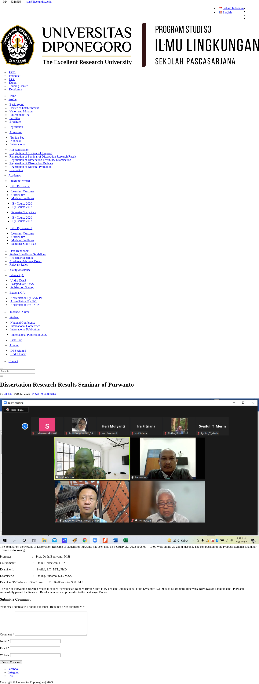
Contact (13, 361)
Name (4, 641)
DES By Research (21, 228)
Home (12, 95)
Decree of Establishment (24, 108)
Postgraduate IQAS (22, 284)
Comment (7, 634)
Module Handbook (22, 198)
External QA (17, 292)
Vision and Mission (21, 111)
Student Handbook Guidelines (27, 254)
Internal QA (16, 275)
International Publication (25, 329)
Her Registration (19, 149)
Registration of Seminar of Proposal (30, 153)
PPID (12, 72)
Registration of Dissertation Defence (31, 163)
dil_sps (8, 393)
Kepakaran (15, 89)
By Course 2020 (22, 203)
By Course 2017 (22, 207)
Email (4, 648)
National (15, 141)
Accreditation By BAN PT (26, 298)
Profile (12, 99)
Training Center (18, 86)
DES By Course (20, 186)
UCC (12, 79)
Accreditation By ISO (23, 301)
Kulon (12, 82)
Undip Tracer (18, 354)
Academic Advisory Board (25, 261)
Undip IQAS (18, 280)
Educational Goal (19, 114)
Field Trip (16, 340)
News (35, 393)
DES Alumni (18, 350)
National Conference (22, 322)
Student (14, 317)
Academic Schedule (21, 257)
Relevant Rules (18, 264)
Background (16, 104)
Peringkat (14, 75)
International (17, 144)
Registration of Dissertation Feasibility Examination (40, 160)
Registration (16, 127)
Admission (15, 132)
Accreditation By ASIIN (25, 304)
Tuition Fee (17, 137)
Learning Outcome (22, 191)
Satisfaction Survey (22, 287)
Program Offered (19, 180)
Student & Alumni (19, 312)
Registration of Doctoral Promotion (30, 166)
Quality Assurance (20, 269)
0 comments (48, 393)
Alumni (14, 345)
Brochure (15, 121)
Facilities (14, 118)
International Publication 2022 (29, 334)
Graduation (16, 170)
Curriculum (18, 194)
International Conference (25, 326)
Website (4, 655)
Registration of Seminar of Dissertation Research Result (42, 156)
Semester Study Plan (23, 212)
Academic (15, 175)
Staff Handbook (19, 251)
